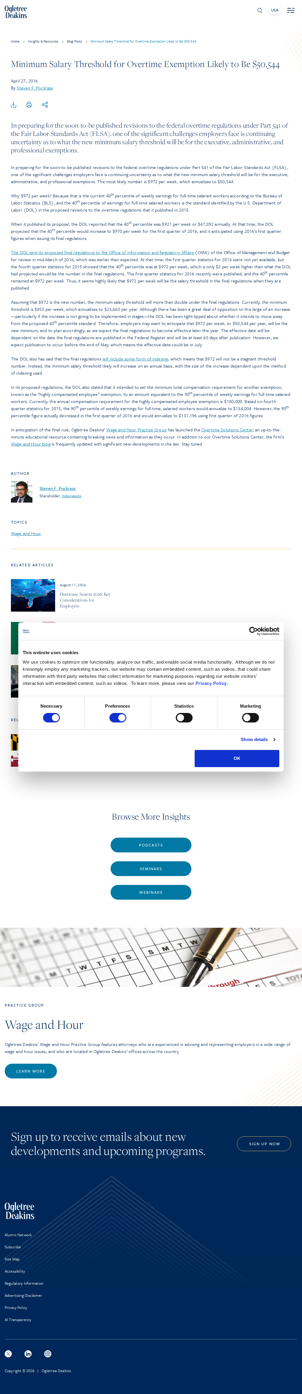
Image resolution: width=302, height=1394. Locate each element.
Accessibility (15, 1271)
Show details (254, 739)
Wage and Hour (26, 533)
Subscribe (13, 1247)
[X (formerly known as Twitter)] (8, 1353)
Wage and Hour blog (30, 444)
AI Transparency (18, 1319)
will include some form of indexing (135, 358)
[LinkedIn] (28, 1353)
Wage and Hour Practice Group (136, 429)
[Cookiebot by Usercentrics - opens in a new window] (253, 631)
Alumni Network (18, 1235)
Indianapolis (71, 496)
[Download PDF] (13, 105)
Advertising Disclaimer (23, 1295)
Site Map (12, 1259)
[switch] (117, 717)
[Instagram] (47, 1353)
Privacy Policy (211, 683)
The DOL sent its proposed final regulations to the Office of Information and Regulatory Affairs (102, 252)
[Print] (29, 105)
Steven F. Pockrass (35, 88)
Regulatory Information (24, 1283)
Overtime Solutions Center (227, 429)
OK (237, 758)
